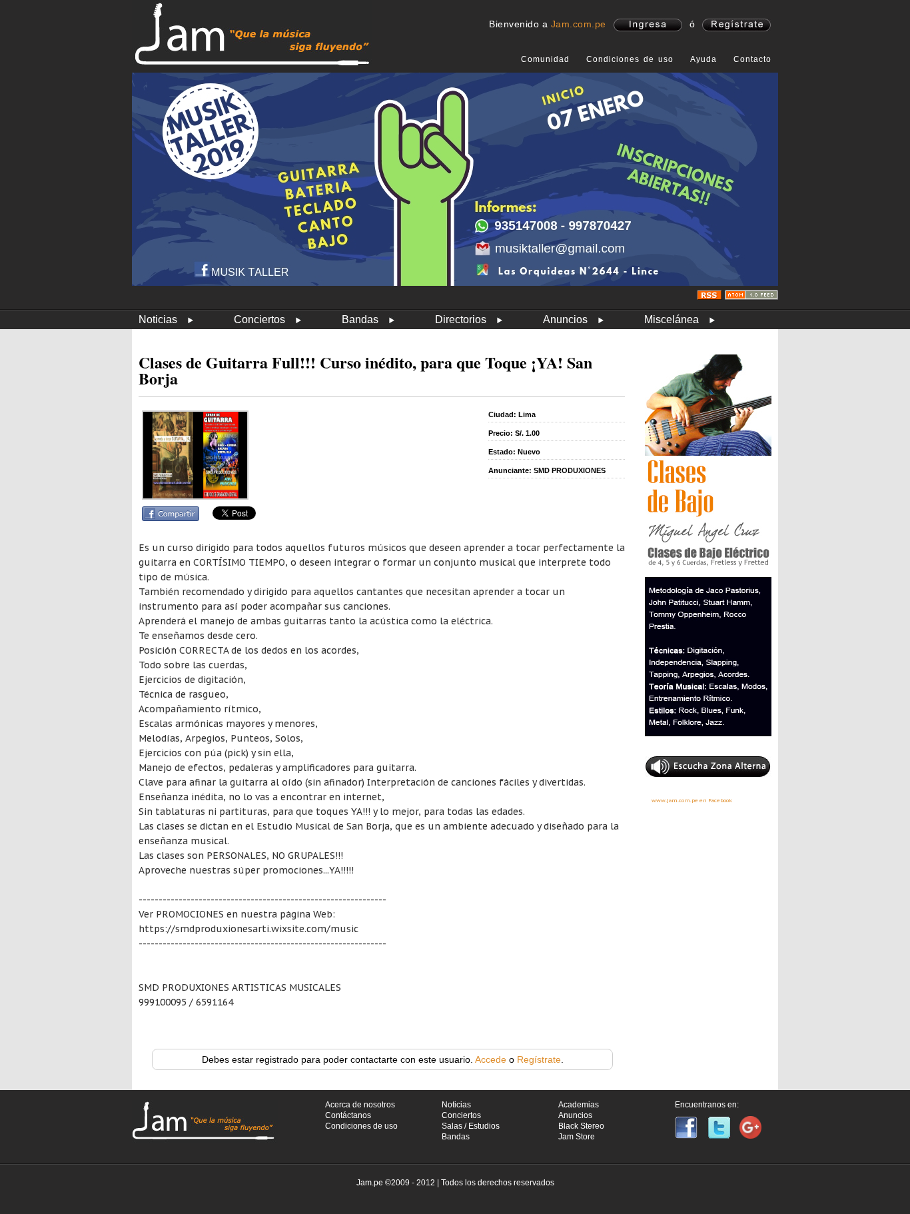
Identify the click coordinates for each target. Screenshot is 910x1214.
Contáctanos (348, 1115)
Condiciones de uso (630, 59)
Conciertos (259, 319)
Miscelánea (671, 319)
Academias (578, 1104)
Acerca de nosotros (360, 1104)
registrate (736, 25)
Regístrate (539, 1059)
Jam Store (576, 1136)
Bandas (360, 319)
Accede (490, 1059)
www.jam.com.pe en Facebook (692, 800)
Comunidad (545, 59)
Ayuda (703, 59)
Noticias (158, 319)
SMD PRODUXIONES (570, 470)
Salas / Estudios (471, 1126)
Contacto (752, 59)
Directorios (460, 319)
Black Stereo (581, 1126)
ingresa (648, 25)
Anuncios (565, 319)
